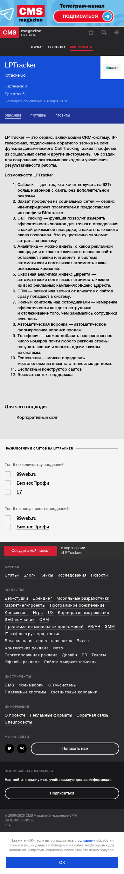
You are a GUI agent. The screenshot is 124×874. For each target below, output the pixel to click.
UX (51, 612)
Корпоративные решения (83, 612)
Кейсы (46, 575)
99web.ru (27, 474)
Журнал (37, 46)
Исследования (72, 575)
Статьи (12, 575)
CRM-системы (62, 685)
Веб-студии (16, 598)
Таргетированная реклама (31, 655)
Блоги (30, 575)
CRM (44, 619)
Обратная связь (92, 715)
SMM (110, 626)
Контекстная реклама (27, 648)
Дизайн (69, 655)
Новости (99, 575)
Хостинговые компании (74, 692)
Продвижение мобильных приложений (44, 626)
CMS (9, 685)
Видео (83, 641)
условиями (86, 841)
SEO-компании (20, 619)
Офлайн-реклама (22, 662)
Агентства (57, 46)
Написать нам (75, 748)
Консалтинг (17, 612)
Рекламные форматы (51, 715)
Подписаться (62, 793)
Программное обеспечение (77, 605)
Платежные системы (25, 692)
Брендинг (42, 598)
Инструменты (81, 46)
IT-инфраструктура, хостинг (34, 634)
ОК (62, 862)
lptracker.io (15, 75)
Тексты (99, 655)
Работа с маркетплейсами (70, 662)
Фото (58, 648)
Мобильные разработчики (83, 598)
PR (84, 655)
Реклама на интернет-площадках (38, 641)
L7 (19, 491)
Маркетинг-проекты (25, 605)
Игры (38, 612)
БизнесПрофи (33, 483)
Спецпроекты (18, 722)
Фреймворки (31, 685)
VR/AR (94, 626)
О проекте (15, 715)
